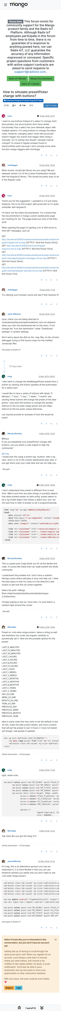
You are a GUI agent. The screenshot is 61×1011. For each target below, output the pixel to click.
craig (9, 376)
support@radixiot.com (30, 72)
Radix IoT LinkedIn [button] (31, 83)
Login (18, 988)
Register (9, 988)
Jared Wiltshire (14, 314)
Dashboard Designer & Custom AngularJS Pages (24, 100)
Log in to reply (51, 105)
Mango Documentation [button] (41, 78)
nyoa (9, 116)
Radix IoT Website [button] (17, 78)
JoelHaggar (12, 165)
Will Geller (11, 627)
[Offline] (4, 165)
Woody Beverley (14, 433)
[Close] (55, 940)
